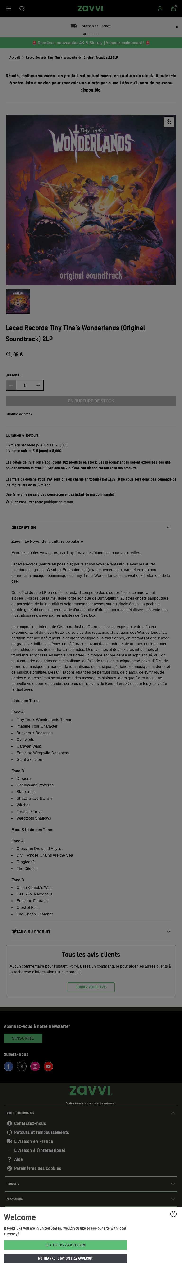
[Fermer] (173, 1214)
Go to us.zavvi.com (66, 1245)
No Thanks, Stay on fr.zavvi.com (65, 1258)
